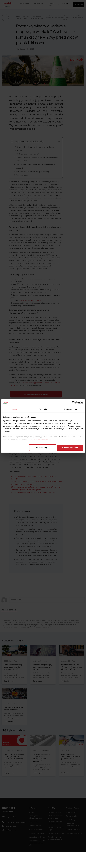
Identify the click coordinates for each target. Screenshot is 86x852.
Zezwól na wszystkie (70, 447)
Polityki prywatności (42, 439)
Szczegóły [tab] (43, 409)
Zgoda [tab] (14, 409)
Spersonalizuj (41, 447)
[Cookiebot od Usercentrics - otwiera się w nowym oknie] (73, 402)
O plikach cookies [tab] (71, 409)
